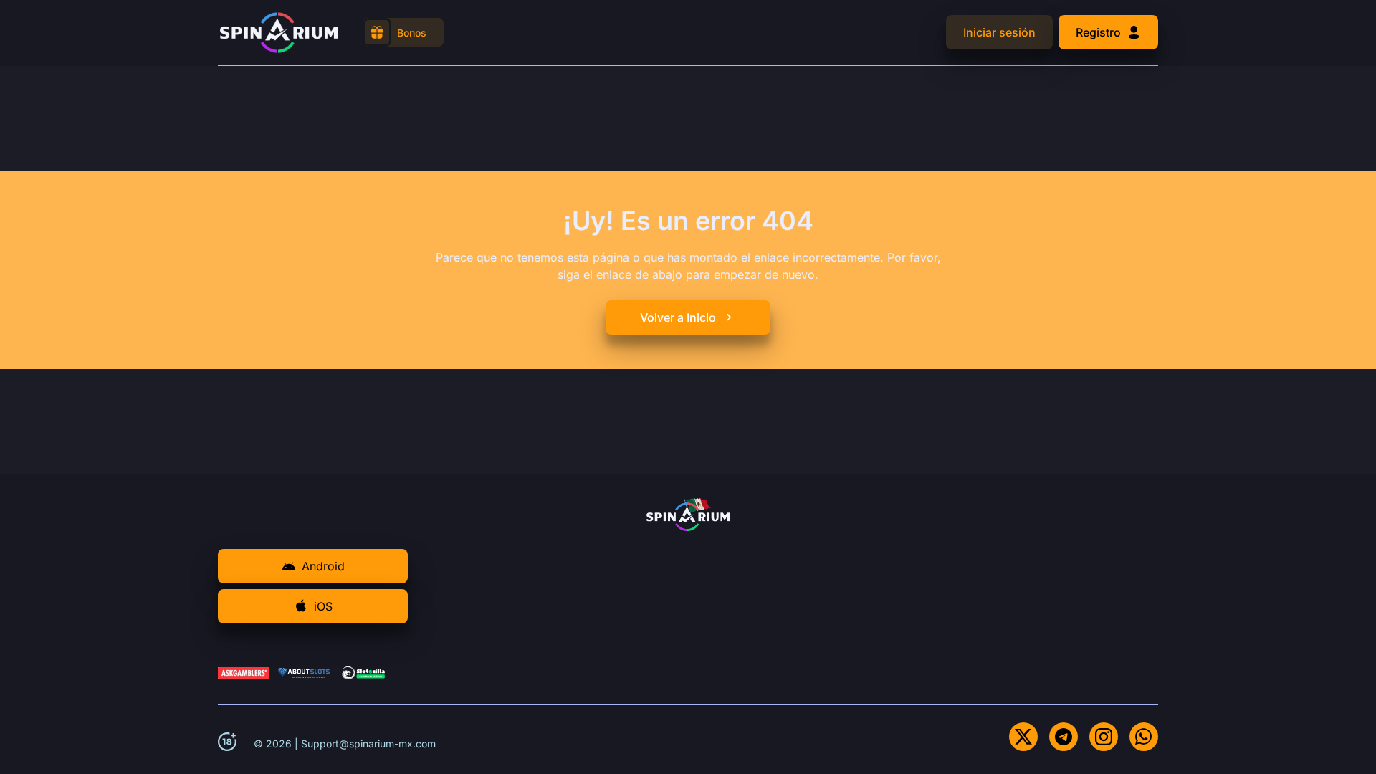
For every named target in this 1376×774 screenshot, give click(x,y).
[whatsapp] (1143, 736)
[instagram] (1103, 736)
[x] (1023, 736)
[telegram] (1063, 736)
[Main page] (279, 32)
